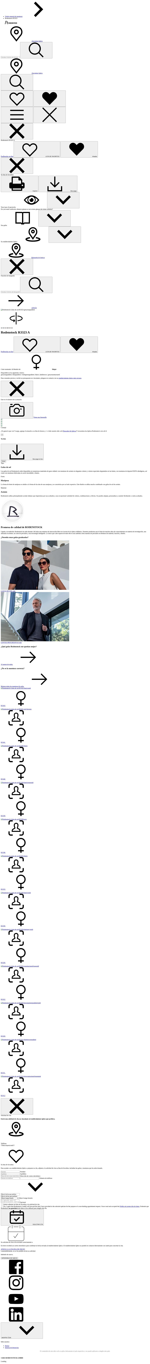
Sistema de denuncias (12, 1348)
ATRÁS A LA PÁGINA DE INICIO (13, 1249)
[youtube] (16, 1306)
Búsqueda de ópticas (38, 257)
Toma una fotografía (40, 417)
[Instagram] (16, 1290)
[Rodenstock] (11, 24)
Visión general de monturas (13, 16)
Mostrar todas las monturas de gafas (12, 686)
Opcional (23, 1202)
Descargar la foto (37, 459)
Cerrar (3, 461)
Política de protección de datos (129, 1206)
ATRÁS (34, 308)
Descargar (73, 191)
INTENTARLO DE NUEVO (9, 1258)
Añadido (94, 352)
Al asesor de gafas (7, 664)
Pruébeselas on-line (7, 156)
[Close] (49, 115)
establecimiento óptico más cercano (70, 378)
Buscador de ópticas (69, 431)
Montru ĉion (6, 1337)
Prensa (7, 1346)
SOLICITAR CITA (37, 1224)
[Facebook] (16, 1274)
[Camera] (17, 410)
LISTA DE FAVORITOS (52, 352)
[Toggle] (63, 200)
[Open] (17, 98)
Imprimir (34, 191)
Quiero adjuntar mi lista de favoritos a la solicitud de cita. (21, 1204)
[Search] (17, 82)
